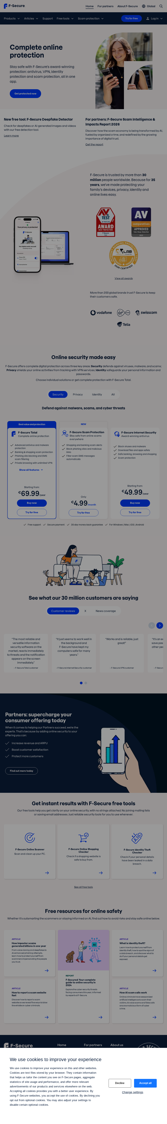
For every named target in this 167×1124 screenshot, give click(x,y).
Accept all (145, 1083)
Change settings (132, 1092)
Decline (119, 1083)
